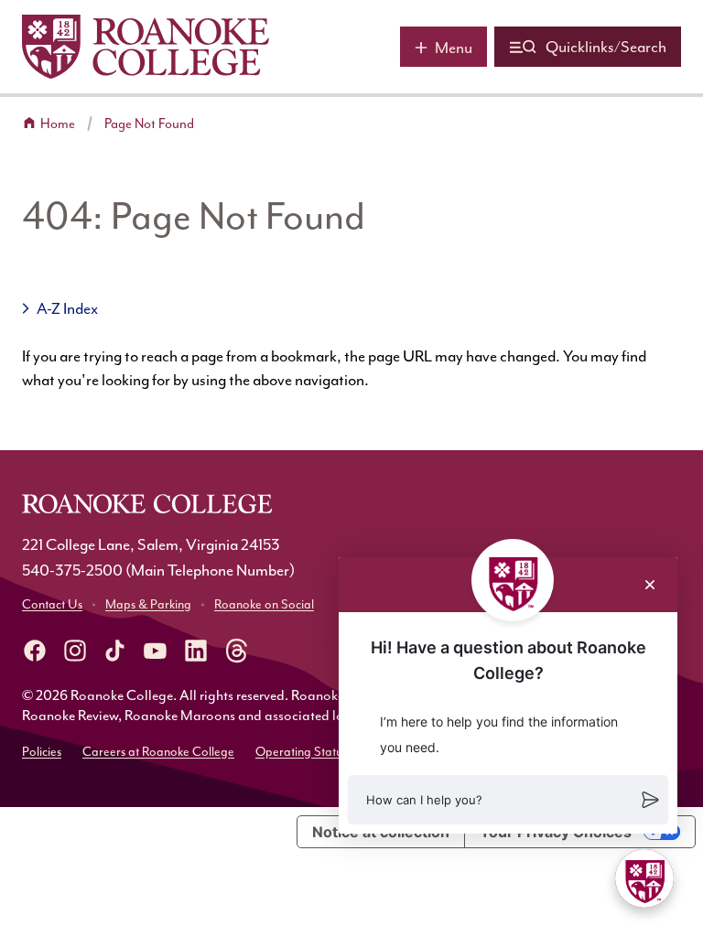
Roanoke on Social (264, 604)
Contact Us (52, 604)
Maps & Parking (148, 604)
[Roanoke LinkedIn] (196, 650)
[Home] (145, 47)
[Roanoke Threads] (236, 650)
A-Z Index (67, 308)
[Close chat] (650, 585)
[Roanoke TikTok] (115, 650)
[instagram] (75, 650)
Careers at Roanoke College (158, 751)
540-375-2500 (72, 570)
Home (57, 124)
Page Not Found (149, 124)
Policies (41, 751)
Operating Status (301, 751)
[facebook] (35, 650)
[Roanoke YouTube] (155, 650)
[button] (508, 799)
